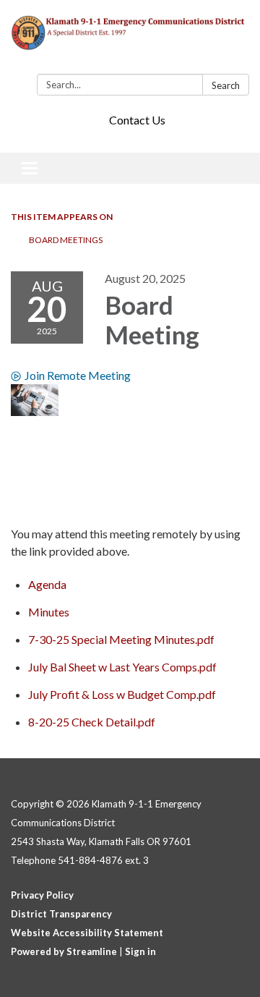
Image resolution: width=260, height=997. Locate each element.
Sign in (140, 951)
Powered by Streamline (64, 951)
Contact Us (137, 120)
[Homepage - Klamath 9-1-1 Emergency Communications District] (130, 39)
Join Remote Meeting (78, 375)
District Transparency (61, 914)
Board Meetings (66, 239)
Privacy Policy (42, 895)
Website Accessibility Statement (87, 932)
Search (226, 85)
